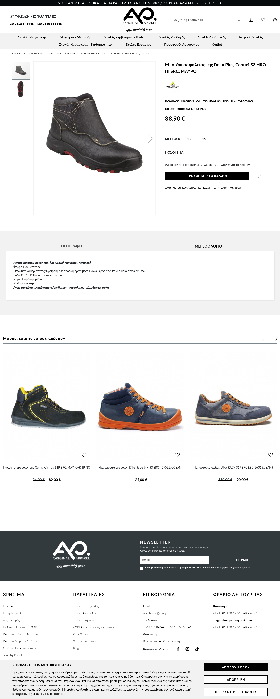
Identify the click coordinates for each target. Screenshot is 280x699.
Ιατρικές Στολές (251, 37)
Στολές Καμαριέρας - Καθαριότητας (86, 44)
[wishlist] (259, 176)
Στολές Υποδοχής (172, 37)
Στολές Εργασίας (138, 44)
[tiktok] (197, 649)
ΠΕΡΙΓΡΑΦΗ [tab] (71, 245)
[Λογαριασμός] (251, 20)
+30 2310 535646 (49, 23)
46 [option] (204, 138)
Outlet (217, 44)
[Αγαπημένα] (263, 20)
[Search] (239, 20)
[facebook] (178, 649)
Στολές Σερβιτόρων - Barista (125, 37)
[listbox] (196, 140)
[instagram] (187, 649)
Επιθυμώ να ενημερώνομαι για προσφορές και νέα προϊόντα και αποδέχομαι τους (197, 567)
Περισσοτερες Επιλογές (236, 692)
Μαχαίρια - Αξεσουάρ (75, 37)
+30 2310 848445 (21, 23)
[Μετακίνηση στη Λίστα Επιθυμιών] (84, 455)
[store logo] (140, 19)
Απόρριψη (236, 679)
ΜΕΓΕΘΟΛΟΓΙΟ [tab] (208, 246)
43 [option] (189, 138)
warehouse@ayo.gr (155, 613)
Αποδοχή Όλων (236, 667)
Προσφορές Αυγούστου (181, 44)
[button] (150, 138)
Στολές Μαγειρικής (32, 37)
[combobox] (200, 20)
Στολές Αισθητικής (212, 37)
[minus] (188, 152)
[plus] (208, 152)
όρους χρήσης (242, 567)
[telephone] (11, 16)
